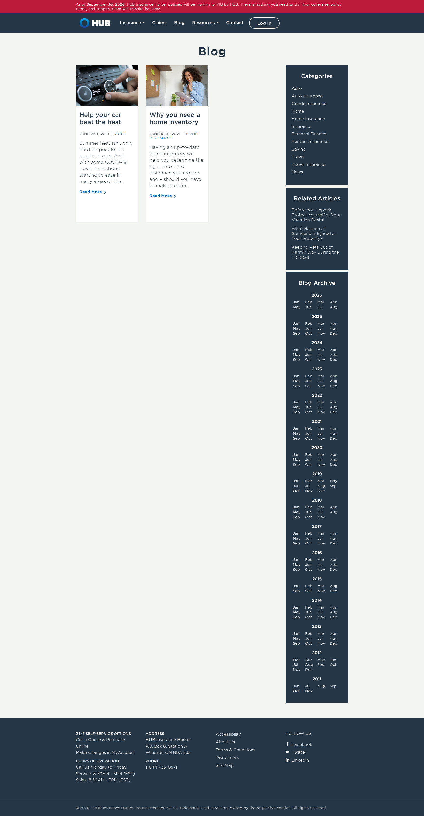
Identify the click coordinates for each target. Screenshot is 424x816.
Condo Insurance (309, 103)
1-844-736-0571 (161, 767)
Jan (296, 302)
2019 (317, 474)
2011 (317, 679)
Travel (298, 157)
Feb (308, 302)
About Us (225, 742)
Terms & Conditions (235, 750)
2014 (317, 600)
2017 (317, 526)
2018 (317, 500)
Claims (159, 22)
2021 (317, 421)
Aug (333, 307)
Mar (321, 302)
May (297, 307)
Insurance (130, 22)
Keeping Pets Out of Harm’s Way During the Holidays (315, 252)
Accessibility (228, 734)
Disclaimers (227, 757)
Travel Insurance (308, 164)
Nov (321, 333)
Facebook (302, 744)
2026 (317, 295)
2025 (317, 316)
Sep (296, 333)
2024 (317, 342)
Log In (264, 23)
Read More (91, 192)
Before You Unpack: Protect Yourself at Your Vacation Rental (316, 215)
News (297, 172)
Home (298, 111)
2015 (317, 579)
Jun (308, 307)
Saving (298, 149)
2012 (317, 652)
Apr (333, 302)
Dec (333, 333)
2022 (317, 395)
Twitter (299, 752)
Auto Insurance (307, 96)
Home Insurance (308, 119)
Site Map (225, 765)
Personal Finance (309, 134)
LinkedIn (300, 760)
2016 (317, 552)
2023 (317, 369)
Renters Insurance (310, 141)
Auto (120, 134)
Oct (308, 333)
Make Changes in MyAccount (105, 752)
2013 (317, 626)
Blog (179, 22)
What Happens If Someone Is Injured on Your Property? (314, 233)
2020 (317, 447)
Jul (320, 307)
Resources (203, 22)
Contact (234, 22)
